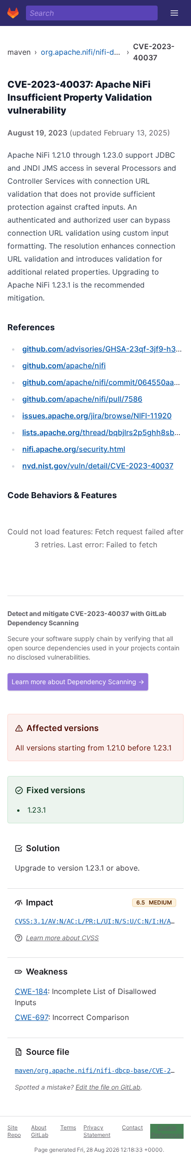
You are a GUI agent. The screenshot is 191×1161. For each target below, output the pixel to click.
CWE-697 (31, 1017)
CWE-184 (31, 991)
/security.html (73, 449)
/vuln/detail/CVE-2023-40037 (97, 465)
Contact (132, 1127)
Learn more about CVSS (62, 938)
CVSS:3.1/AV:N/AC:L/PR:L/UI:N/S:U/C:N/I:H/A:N (96, 921)
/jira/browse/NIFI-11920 (97, 415)
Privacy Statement (96, 1131)
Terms (68, 1127)
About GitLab (39, 1131)
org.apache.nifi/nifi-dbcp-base (94, 52)
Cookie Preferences (167, 1131)
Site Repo (14, 1131)
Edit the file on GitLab (108, 1087)
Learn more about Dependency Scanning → (78, 682)
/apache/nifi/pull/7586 (82, 399)
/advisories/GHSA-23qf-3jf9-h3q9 (103, 348)
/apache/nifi (64, 365)
